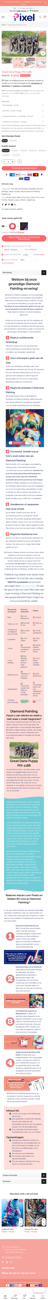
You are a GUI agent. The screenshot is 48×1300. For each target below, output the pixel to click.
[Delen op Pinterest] (9, 205)
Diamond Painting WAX (12, 254)
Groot (37, 197)
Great (32, 197)
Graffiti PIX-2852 (8, 1229)
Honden (17, 191)
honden (4, 200)
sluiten (45, 3)
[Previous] (3, 44)
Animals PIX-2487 (31, 1229)
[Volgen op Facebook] (3, 1262)
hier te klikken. (28, 586)
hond (42, 197)
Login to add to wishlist (13, 209)
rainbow (23, 200)
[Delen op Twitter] (6, 205)
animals (8, 197)
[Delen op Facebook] (3, 205)
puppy (17, 200)
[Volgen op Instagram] (7, 1262)
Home (4, 25)
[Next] (44, 44)
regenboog (31, 200)
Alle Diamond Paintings (19, 189)
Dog (23, 197)
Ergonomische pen (11, 260)
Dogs (28, 197)
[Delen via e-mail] (12, 205)
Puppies (11, 200)
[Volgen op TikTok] (11, 1262)
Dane (14, 197)
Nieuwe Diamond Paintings (30, 191)
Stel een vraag (7, 184)
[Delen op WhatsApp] (15, 205)
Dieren (11, 191)
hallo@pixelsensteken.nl (27, 8)
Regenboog (6, 194)
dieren (19, 197)
